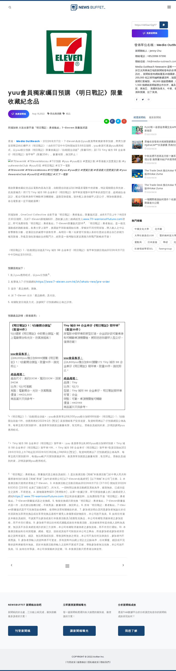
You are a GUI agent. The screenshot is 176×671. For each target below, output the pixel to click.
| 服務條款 (81, 662)
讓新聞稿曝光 (79, 631)
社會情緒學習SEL (144, 248)
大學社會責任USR (144, 235)
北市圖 (158, 228)
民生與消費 (56, 113)
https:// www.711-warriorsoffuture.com (38, 496)
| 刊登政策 (71, 662)
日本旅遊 (152, 242)
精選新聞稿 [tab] (140, 117)
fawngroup (165, 248)
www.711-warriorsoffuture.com (103, 219)
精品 (67, 113)
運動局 (138, 242)
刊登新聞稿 (23, 631)
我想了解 (131, 631)
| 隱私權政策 (93, 662)
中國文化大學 (142, 228)
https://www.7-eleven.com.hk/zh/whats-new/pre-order (73, 281)
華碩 (165, 242)
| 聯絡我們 (104, 662)
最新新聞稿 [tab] (155, 117)
